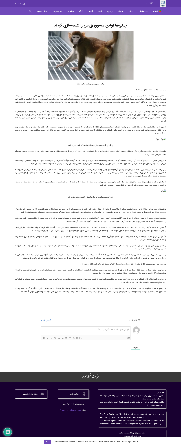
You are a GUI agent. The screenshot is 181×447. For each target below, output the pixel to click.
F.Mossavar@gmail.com (70, 410)
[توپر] (44, 337)
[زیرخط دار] (51, 337)
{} (77, 338)
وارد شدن (45, 320)
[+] (80, 338)
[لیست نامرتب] (62, 337)
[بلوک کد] (70, 337)
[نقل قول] (66, 337)
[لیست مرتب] (59, 337)
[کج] (48, 337)
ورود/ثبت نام (20, 3)
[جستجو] (30, 11)
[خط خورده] (55, 337)
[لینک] (74, 337)
